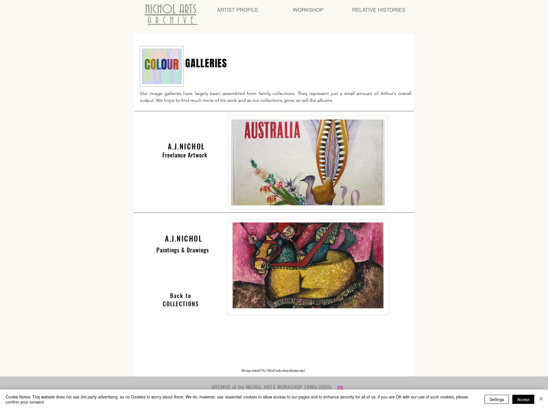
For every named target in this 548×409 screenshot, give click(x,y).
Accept (523, 399)
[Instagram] (340, 388)
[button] (308, 265)
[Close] (541, 399)
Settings (496, 399)
